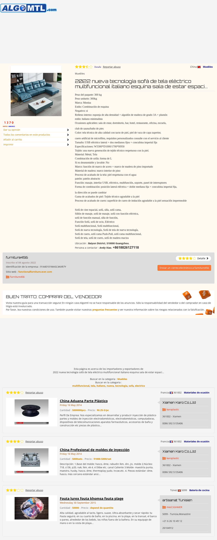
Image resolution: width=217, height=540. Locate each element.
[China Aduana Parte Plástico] (31, 411)
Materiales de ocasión (196, 392)
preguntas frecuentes (104, 309)
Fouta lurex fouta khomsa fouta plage (91, 498)
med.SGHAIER (174, 507)
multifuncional (80, 385)
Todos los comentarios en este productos (26, 134)
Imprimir (8, 144)
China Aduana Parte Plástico (84, 401)
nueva (110, 385)
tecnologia (121, 385)
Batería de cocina (199, 490)
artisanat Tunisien (177, 500)
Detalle (97, 66)
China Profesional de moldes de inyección (95, 449)
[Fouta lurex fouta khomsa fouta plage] (31, 508)
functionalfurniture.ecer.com (35, 271)
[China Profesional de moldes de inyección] (31, 460)
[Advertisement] (108, 39)
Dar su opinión (11, 129)
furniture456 (17, 257)
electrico (140, 385)
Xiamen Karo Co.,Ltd (179, 402)
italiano (100, 385)
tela (93, 385)
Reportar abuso (112, 66)
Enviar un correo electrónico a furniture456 (184, 267)
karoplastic (173, 409)
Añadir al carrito (12, 139)
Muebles (208, 66)
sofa (131, 385)
